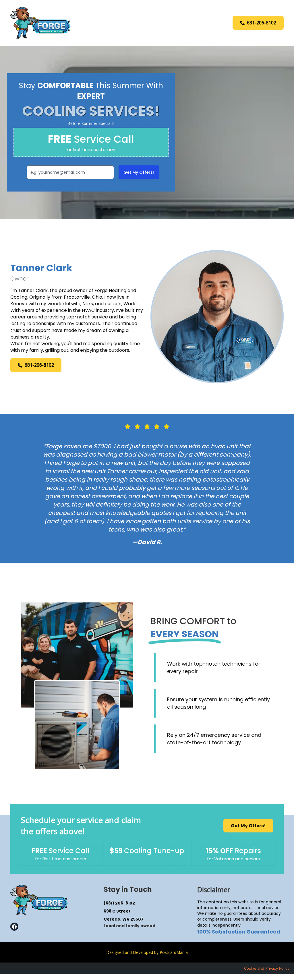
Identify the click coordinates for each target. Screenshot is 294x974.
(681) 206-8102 (119, 903)
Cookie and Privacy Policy (266, 968)
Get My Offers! (138, 172)
